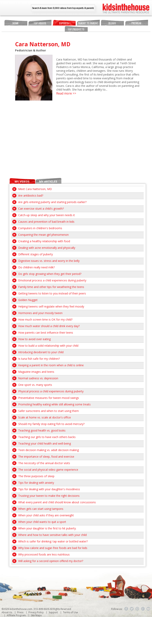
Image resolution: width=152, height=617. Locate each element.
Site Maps (36, 615)
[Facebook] (126, 609)
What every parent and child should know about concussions (57, 502)
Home (15, 23)
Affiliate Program (16, 615)
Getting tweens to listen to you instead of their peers (52, 293)
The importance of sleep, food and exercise (46, 456)
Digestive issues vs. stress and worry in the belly (49, 261)
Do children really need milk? (36, 267)
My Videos (22, 181)
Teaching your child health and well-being (44, 443)
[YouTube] (148, 609)
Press (20, 612)
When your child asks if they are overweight (46, 515)
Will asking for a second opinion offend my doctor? (50, 561)
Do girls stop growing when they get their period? (49, 274)
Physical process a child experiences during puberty (51, 391)
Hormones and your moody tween (40, 313)
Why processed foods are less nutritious (44, 554)
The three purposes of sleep (36, 476)
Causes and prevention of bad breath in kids (46, 221)
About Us (7, 612)
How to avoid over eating (34, 339)
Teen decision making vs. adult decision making (48, 450)
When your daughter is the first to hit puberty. (47, 528)
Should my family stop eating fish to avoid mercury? (51, 424)
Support (53, 612)
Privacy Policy (36, 612)
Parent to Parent (88, 23)
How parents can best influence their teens (45, 332)
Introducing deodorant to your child (41, 352)
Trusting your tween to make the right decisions (49, 496)
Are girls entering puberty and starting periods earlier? (52, 202)
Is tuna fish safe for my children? (39, 359)
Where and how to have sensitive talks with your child (52, 535)
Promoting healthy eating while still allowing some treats (54, 404)
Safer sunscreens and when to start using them (48, 411)
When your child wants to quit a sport (42, 522)
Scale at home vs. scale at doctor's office (44, 417)
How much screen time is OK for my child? (45, 319)
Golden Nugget (28, 300)
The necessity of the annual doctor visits (44, 463)
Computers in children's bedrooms (40, 228)
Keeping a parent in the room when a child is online (51, 365)
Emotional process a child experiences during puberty (52, 280)
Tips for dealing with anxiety (36, 483)
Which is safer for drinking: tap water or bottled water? (53, 541)
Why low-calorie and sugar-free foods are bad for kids (52, 548)
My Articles (48, 181)
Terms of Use (70, 612)
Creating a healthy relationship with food (44, 241)
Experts (63, 23)
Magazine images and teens (36, 372)
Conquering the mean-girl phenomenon (43, 235)
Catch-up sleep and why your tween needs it (46, 215)
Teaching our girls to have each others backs (47, 437)
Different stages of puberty (35, 254)
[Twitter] (132, 609)
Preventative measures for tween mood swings (48, 398)
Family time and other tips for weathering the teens (51, 287)
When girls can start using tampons (40, 509)
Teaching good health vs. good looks (42, 430)
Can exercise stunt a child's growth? (41, 208)
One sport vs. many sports (35, 385)
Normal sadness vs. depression (38, 378)
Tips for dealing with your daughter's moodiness (49, 489)
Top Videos (39, 23)
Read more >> (66, 93)
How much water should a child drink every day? (49, 326)
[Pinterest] (137, 609)
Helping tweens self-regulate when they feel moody (51, 306)
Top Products (75, 29)
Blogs (112, 23)
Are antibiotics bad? (30, 195)
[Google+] (143, 609)
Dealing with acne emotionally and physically (46, 248)
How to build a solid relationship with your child (48, 345)
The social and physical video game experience (48, 469)
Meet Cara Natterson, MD (35, 189)
